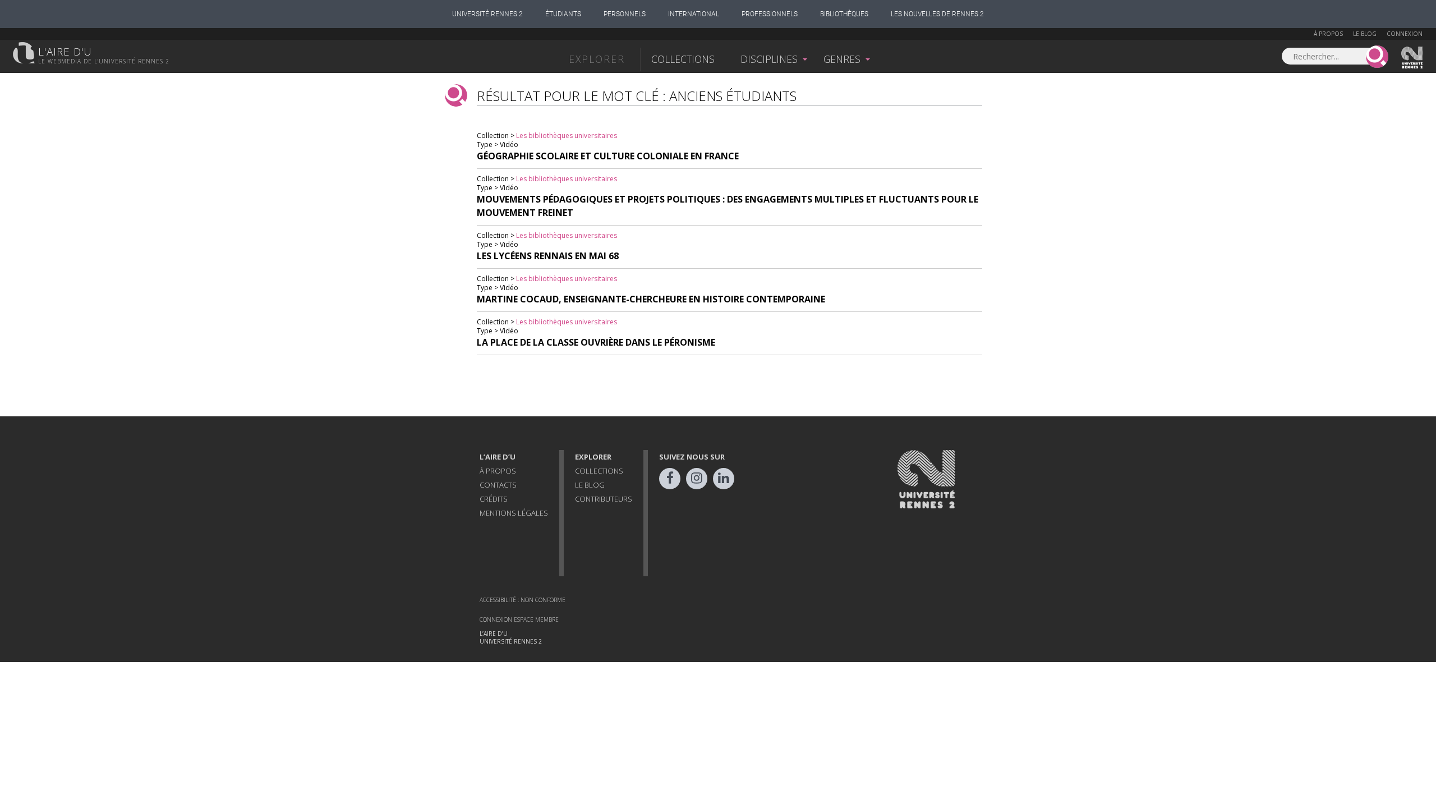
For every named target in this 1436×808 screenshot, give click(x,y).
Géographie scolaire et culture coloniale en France (608, 156)
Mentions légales (514, 513)
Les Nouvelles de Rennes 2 (937, 14)
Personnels (625, 14)
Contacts (498, 485)
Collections (683, 59)
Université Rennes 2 (487, 14)
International (693, 14)
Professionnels (770, 14)
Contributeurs (603, 499)
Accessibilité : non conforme (522, 600)
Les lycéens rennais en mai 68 (548, 256)
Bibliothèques (844, 14)
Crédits (494, 499)
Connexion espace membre (519, 619)
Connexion (1405, 34)
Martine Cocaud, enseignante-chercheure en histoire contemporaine (651, 299)
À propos (1328, 34)
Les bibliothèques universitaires (566, 135)
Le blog (1365, 34)
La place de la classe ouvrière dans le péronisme (596, 342)
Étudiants (563, 14)
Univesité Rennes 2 (1412, 58)
